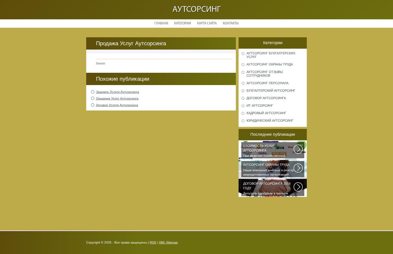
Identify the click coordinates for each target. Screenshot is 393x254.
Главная (161, 23)
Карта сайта (207, 23)
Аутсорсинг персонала (267, 83)
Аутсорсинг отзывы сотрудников (265, 73)
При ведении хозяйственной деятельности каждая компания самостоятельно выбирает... (267, 151)
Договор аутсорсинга (266, 98)
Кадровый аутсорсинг (266, 113)
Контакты (231, 23)
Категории (182, 23)
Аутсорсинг (196, 9)
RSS (153, 242)
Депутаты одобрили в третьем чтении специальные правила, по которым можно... (268, 189)
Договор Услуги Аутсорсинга (117, 105)
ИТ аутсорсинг (260, 105)
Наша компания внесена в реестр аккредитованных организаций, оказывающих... (268, 170)
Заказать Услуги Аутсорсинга (117, 92)
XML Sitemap (168, 242)
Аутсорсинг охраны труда (270, 64)
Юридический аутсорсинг (270, 120)
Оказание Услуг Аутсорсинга (117, 98)
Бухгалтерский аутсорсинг (271, 90)
